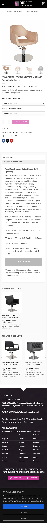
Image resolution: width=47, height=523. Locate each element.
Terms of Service (23, 422)
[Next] (42, 42)
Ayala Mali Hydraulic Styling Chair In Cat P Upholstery (33, 363)
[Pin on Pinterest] (11, 141)
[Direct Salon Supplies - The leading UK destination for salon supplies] (23, 4)
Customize (23, 512)
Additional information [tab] (13, 162)
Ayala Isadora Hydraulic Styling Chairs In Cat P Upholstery (11, 316)
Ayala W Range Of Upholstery (12, 108)
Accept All (23, 506)
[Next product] (21, 16)
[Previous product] (26, 16)
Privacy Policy (7, 422)
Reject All (23, 518)
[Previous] (5, 42)
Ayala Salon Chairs (11, 136)
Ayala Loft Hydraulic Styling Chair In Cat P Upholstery (10, 363)
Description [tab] (8, 157)
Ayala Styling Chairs (32, 11)
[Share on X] (7, 141)
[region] (23, 505)
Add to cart (20, 122)
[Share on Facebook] (3, 141)
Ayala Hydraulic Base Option (11, 98)
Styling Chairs (17, 11)
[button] (3, 3)
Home (9, 11)
